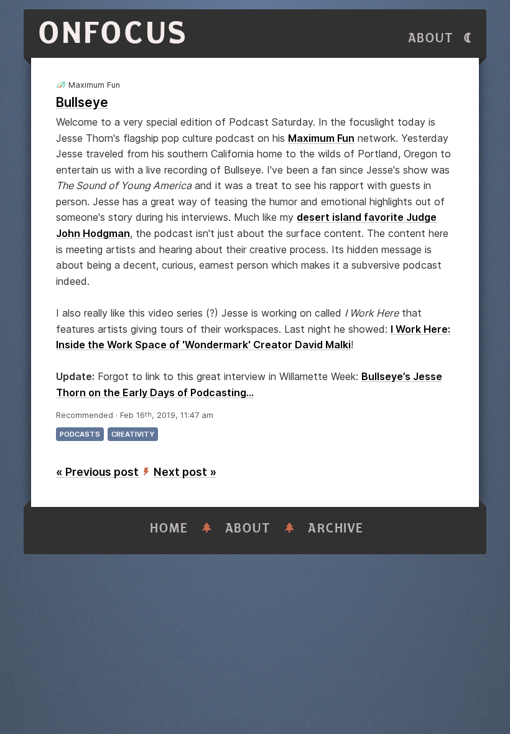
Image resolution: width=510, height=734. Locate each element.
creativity (132, 434)
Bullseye (82, 102)
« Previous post (97, 471)
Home (169, 528)
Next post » (185, 471)
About (431, 38)
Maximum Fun (321, 138)
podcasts (80, 434)
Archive (336, 528)
